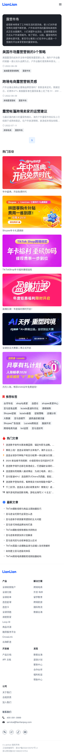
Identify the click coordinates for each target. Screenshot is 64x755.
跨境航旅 (38, 601)
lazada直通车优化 (29, 408)
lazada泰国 (25, 413)
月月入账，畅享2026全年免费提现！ (20, 386)
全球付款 (6, 592)
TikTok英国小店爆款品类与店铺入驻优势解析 (28, 545)
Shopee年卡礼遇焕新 (12, 230)
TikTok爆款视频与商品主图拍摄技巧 (23, 508)
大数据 (7, 418)
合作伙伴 (38, 669)
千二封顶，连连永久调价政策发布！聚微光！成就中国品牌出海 (29, 487)
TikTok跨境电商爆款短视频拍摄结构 (23, 556)
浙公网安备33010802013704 (15, 751)
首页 (9, 4)
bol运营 (24, 428)
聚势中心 (38, 664)
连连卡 (5, 606)
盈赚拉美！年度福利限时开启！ (17, 308)
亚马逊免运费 (10, 408)
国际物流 (38, 606)
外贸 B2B (38, 592)
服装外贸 (46, 423)
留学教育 (38, 596)
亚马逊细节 (19, 418)
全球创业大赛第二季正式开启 (16, 347)
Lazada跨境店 (31, 423)
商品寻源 (6, 626)
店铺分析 (51, 413)
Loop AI (6, 621)
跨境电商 (7, 130)
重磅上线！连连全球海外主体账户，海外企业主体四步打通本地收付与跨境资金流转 (29, 449)
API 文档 (6, 659)
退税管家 (6, 616)
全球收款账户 (9, 587)
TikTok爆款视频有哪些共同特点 (21, 529)
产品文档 (6, 654)
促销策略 (38, 413)
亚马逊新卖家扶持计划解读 (19, 535)
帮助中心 (38, 679)
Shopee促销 (10, 413)
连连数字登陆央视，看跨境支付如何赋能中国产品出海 (29, 481)
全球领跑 (6, 611)
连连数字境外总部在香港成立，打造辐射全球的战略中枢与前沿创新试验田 (29, 465)
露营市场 (26, 70)
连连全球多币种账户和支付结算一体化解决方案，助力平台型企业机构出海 (29, 455)
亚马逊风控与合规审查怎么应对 (21, 540)
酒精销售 (46, 408)
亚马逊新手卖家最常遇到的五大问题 (23, 519)
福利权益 (38, 674)
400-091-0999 (14, 717)
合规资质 (6, 697)
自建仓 (35, 403)
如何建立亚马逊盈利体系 (18, 550)
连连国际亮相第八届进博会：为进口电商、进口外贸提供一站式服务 (29, 471)
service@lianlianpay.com (19, 722)
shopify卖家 (22, 403)
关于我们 (6, 692)
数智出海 (38, 654)
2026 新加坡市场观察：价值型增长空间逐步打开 (28, 460)
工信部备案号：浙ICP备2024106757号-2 (20, 747)
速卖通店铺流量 (36, 418)
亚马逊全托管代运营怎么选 (19, 513)
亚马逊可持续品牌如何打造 (19, 524)
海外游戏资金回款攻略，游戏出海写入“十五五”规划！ (29, 492)
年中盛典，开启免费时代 (14, 191)
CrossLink (7, 636)
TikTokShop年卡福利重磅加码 (17, 269)
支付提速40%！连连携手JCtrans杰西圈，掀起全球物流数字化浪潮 (29, 476)
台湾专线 (8, 403)
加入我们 (6, 702)
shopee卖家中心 (50, 403)
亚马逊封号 (37, 428)
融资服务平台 (9, 631)
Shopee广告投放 (12, 423)
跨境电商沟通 (10, 428)
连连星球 (6, 601)
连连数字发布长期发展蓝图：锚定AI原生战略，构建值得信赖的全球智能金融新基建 (29, 444)
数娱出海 (38, 611)
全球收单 (6, 596)
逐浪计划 (38, 659)
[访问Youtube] (25, 732)
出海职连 (6, 641)
